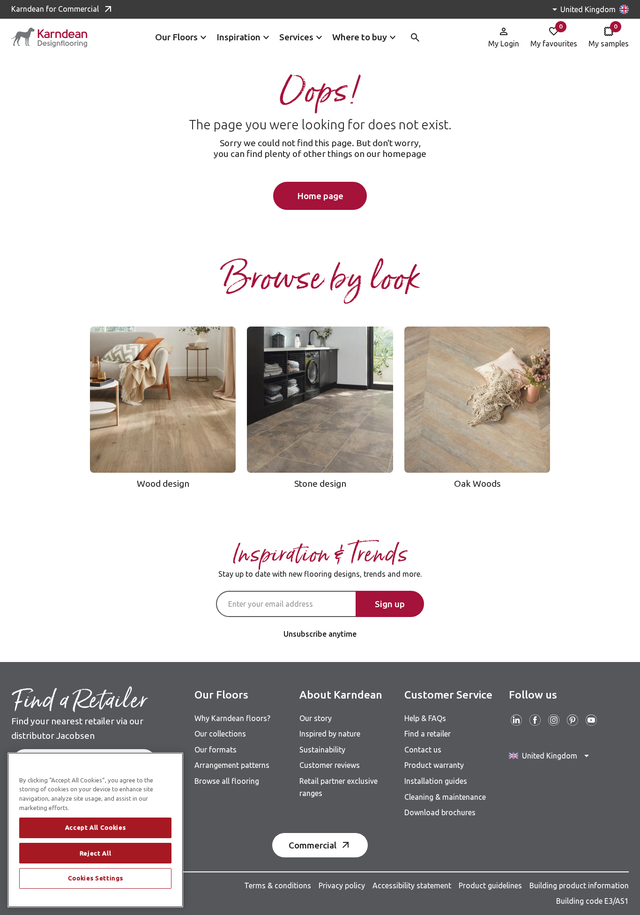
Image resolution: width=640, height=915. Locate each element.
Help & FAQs (425, 718)
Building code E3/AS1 (592, 901)
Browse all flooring (226, 781)
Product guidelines (490, 885)
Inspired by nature (329, 733)
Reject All (96, 853)
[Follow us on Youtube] (591, 720)
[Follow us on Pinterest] (572, 720)
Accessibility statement (411, 885)
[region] (95, 830)
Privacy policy (342, 885)
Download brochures (440, 812)
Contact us (422, 749)
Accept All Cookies (95, 828)
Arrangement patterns (231, 765)
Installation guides (435, 781)
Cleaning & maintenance (445, 797)
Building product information (579, 885)
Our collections (220, 733)
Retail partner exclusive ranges (338, 787)
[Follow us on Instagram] (553, 720)
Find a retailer (427, 733)
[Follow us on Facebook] (535, 720)
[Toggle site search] (415, 37)
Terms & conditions (277, 885)
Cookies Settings (95, 878)
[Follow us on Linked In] (516, 720)
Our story (315, 718)
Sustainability (322, 749)
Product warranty (434, 765)
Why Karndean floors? (232, 718)
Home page (320, 196)
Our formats (215, 749)
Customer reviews (329, 765)
